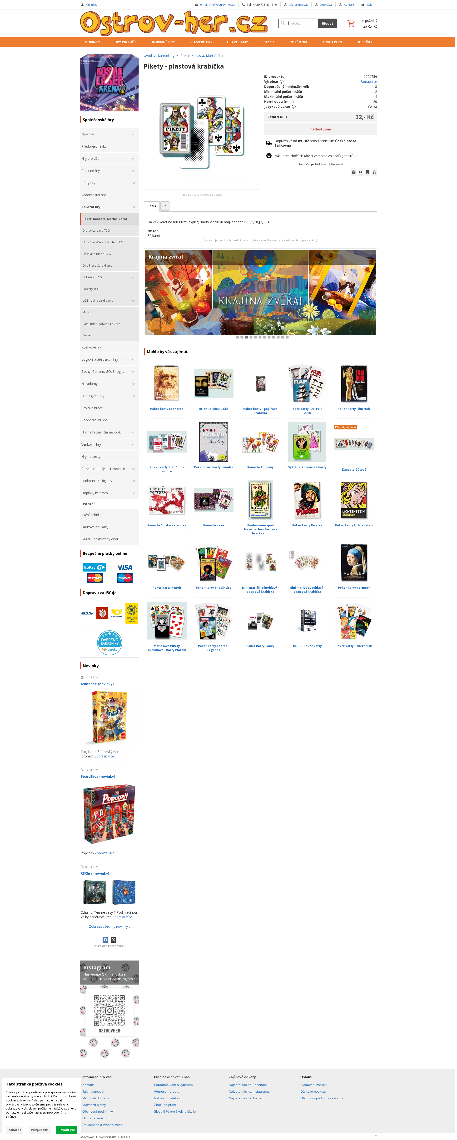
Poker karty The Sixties (213, 588)
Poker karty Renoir (167, 588)
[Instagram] (109, 1010)
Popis (152, 206)
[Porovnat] (354, 172)
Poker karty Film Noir (354, 409)
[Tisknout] (367, 172)
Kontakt (88, 1085)
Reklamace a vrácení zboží (102, 1125)
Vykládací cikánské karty (307, 467)
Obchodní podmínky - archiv (321, 1098)
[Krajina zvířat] (260, 296)
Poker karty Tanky (260, 646)
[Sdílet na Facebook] (105, 940)
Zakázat (14, 1130)
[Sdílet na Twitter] (113, 940)
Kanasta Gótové (354, 470)
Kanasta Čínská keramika (166, 525)
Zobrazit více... (105, 756)
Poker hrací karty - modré (213, 467)
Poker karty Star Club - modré (167, 469)
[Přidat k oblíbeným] (374, 172)
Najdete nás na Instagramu (249, 1091)
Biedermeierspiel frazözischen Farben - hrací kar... (260, 529)
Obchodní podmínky (97, 1111)
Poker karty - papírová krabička (260, 411)
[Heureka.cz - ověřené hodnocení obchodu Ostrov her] (109, 654)
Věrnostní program (168, 1091)
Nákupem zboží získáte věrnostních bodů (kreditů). (314, 156)
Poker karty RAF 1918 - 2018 (307, 411)
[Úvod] (174, 23)
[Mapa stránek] (376, 1136)
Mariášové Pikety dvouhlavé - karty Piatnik (167, 648)
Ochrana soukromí (96, 1118)
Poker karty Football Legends (213, 648)
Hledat (327, 23)
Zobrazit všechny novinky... (109, 926)
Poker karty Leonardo (167, 409)
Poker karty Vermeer (354, 588)
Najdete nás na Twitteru (246, 1098)
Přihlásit (125, 1136)
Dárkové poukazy (313, 1091)
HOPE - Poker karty (307, 646)
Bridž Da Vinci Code (213, 409)
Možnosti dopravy (95, 1098)
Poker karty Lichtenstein (354, 525)
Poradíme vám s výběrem (173, 1085)
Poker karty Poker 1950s (354, 646)
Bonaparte (369, 81)
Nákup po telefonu (168, 1098)
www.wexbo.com (107, 1136)
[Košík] (362, 23)
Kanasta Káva (213, 525)
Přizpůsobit (40, 1130)
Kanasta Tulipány (260, 467)
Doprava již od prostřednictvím (316, 143)
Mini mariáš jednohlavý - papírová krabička (260, 590)
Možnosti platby (94, 1105)
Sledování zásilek (313, 1085)
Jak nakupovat (93, 1091)
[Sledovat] (360, 172)
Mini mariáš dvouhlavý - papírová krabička (307, 590)
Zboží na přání (165, 1105)
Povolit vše (67, 1130)
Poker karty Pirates (307, 525)
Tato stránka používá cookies (34, 1084)
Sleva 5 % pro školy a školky (175, 1111)
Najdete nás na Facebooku (249, 1085)
